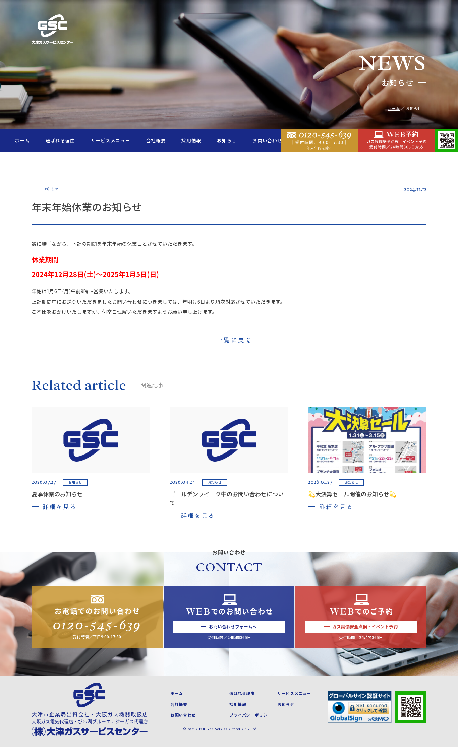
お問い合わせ (267, 140)
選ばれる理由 (60, 140)
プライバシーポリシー (250, 715)
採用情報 (191, 140)
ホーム (22, 140)
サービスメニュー (110, 140)
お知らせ (227, 140)
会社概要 (156, 140)
